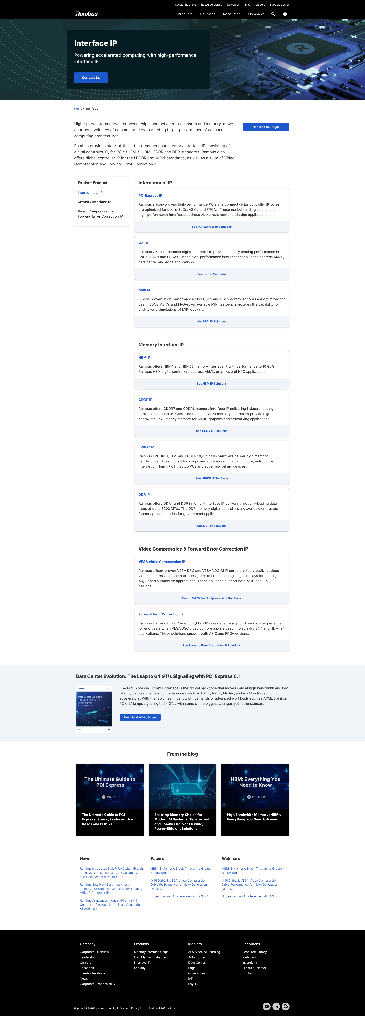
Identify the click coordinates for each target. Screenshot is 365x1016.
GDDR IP (145, 400)
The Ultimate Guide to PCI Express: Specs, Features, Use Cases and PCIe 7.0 (107, 819)
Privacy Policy (139, 1008)
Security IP (141, 968)
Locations (87, 968)
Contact (248, 973)
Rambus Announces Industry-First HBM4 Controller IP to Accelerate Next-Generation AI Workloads (110, 905)
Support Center (279, 4)
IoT (190, 978)
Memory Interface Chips (151, 952)
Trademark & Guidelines (162, 1008)
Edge (192, 968)
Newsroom (233, 4)
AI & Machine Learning (204, 952)
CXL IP (144, 243)
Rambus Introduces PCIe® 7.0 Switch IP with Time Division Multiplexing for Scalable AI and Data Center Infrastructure (111, 873)
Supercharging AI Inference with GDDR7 (179, 896)
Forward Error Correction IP (161, 614)
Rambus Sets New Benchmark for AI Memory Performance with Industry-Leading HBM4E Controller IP (111, 889)
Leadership (88, 957)
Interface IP (142, 962)
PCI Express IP (150, 195)
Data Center (196, 962)
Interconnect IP (90, 193)
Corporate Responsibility (97, 984)
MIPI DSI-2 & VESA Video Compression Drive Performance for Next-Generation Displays (179, 885)
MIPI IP (144, 290)
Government (197, 973)
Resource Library (211, 4)
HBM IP (145, 357)
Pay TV (193, 984)
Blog (248, 4)
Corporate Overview (94, 952)
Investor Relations (185, 4)
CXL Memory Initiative (150, 957)
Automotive (196, 957)
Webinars (249, 957)
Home (78, 108)
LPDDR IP (146, 447)
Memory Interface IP (94, 202)
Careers (260, 4)
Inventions (249, 962)
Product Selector (254, 968)
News (84, 978)
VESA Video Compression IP (162, 562)
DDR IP (144, 494)
